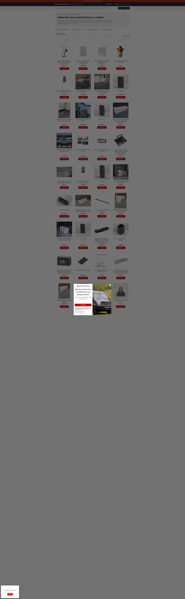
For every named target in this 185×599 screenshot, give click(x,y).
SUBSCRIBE (83, 305)
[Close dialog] (110, 285)
